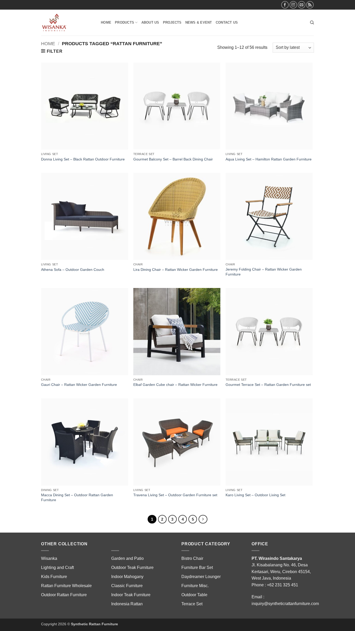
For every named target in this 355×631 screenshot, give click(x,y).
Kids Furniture (54, 576)
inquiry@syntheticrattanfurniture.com (285, 603)
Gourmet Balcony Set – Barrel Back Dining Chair (173, 159)
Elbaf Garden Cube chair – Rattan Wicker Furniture (175, 384)
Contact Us (227, 22)
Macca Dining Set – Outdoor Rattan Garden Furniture (77, 497)
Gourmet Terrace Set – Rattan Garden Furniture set (268, 384)
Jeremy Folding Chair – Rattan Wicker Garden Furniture (264, 271)
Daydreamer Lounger (201, 576)
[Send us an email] (301, 5)
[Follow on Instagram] (293, 5)
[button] (51, 51)
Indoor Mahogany (127, 576)
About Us (150, 22)
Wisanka (49, 558)
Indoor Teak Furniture (130, 595)
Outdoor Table (194, 595)
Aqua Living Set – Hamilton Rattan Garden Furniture (269, 159)
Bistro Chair (192, 558)
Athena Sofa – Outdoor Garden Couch (72, 269)
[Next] (203, 519)
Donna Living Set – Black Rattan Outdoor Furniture (83, 159)
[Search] (312, 23)
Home (106, 22)
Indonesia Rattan (127, 604)
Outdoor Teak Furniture (132, 567)
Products (124, 22)
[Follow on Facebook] (285, 5)
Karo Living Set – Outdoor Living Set (255, 495)
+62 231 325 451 (282, 585)
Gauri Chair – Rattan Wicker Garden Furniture (79, 384)
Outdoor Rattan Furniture (64, 595)
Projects (172, 22)
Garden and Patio (127, 558)
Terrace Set (191, 604)
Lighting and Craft (57, 567)
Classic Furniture (127, 585)
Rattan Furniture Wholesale (66, 585)
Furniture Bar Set (197, 567)
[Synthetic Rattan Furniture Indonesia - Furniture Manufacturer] (67, 23)
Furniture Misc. (195, 585)
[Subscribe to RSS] (310, 5)
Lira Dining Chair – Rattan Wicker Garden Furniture (175, 269)
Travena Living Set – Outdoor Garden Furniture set (175, 495)
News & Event (198, 22)
